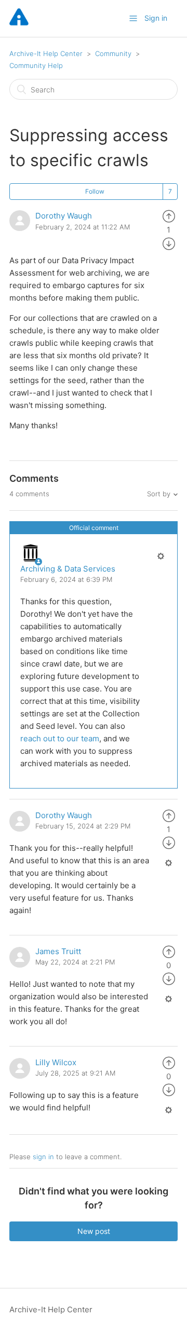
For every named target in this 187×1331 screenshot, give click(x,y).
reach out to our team (59, 738)
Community (113, 53)
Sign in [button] (155, 17)
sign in (43, 1156)
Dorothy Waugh (63, 216)
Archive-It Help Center (46, 53)
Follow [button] (94, 191)
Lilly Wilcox (55, 1062)
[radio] (169, 216)
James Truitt (58, 951)
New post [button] (93, 1231)
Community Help (36, 65)
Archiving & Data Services (67, 569)
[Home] (19, 24)
